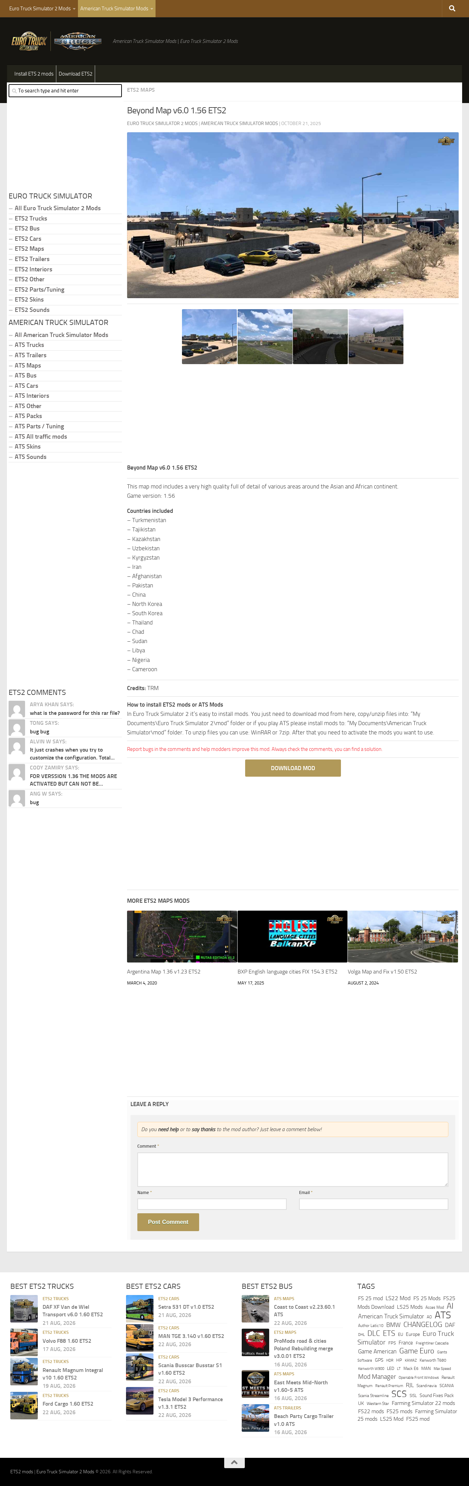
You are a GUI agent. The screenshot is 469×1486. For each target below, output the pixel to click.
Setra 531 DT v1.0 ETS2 (186, 1307)
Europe (413, 1334)
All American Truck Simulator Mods (61, 335)
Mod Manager (377, 1377)
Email (306, 1192)
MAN (426, 1368)
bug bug (39, 731)
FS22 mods (371, 1411)
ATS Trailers (30, 355)
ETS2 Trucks (31, 218)
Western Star (378, 1403)
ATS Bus (25, 375)
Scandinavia (426, 1385)
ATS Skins (28, 446)
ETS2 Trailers (32, 259)
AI (450, 1306)
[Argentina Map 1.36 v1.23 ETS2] (182, 936)
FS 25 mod (370, 1298)
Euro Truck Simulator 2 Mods (40, 8)
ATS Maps (28, 365)
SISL (413, 1395)
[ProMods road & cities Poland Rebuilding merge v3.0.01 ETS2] (255, 1342)
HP (399, 1360)
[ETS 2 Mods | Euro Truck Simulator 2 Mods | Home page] (58, 41)
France (406, 1343)
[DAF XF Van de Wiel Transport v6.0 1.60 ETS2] (24, 1308)
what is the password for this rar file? (75, 713)
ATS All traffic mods (41, 436)
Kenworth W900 (371, 1368)
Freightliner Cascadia (432, 1343)
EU (400, 1334)
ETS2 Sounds (32, 310)
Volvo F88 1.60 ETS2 (67, 1341)
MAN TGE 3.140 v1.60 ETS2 (191, 1336)
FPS (392, 1343)
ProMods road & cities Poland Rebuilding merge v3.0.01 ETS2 (303, 1349)
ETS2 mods (21, 1472)
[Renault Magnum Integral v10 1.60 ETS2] (24, 1372)
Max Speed (442, 1368)
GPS (379, 1360)
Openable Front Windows (419, 1377)
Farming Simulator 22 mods (423, 1403)
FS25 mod (418, 1419)
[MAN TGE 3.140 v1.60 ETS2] (139, 1338)
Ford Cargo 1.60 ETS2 (68, 1404)
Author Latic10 (371, 1326)
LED (390, 1368)
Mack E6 (411, 1368)
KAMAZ (411, 1360)
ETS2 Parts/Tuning (39, 289)
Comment (148, 1146)
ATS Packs (28, 416)
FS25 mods (399, 1411)
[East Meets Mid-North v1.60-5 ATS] (255, 1384)
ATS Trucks (29, 345)
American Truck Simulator (391, 1316)
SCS (399, 1393)
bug (34, 802)
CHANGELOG (422, 1325)
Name (144, 1192)
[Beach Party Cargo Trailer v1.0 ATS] (255, 1418)
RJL (410, 1385)
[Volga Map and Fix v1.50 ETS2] (403, 936)
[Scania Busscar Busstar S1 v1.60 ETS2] (139, 1367)
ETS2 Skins (29, 299)
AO (429, 1317)
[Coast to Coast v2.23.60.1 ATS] (255, 1308)
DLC (373, 1333)
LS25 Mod (391, 1419)
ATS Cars (26, 386)
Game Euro (416, 1350)
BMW (393, 1325)
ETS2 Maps (141, 90)
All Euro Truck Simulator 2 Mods (58, 208)
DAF (450, 1325)
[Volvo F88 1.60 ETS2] (24, 1342)
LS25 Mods (410, 1307)
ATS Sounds (30, 457)
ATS (443, 1315)
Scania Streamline (373, 1395)
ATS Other (28, 406)
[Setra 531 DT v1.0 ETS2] (139, 1308)
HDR (389, 1360)
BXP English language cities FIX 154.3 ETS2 (288, 971)
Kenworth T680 (433, 1360)
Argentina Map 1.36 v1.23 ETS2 (164, 971)
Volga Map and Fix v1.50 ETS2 (382, 971)
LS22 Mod (398, 1298)
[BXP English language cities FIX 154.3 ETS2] (293, 936)
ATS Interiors (32, 395)
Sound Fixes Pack (437, 1395)
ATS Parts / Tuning (39, 426)
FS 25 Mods (427, 1298)
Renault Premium (389, 1386)
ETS (389, 1333)
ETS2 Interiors (33, 269)
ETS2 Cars (28, 239)
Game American (377, 1351)
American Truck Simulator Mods (114, 8)
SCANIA (446, 1385)
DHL (361, 1334)
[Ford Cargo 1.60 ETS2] (24, 1405)
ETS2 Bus (27, 228)
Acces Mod (434, 1307)
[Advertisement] (293, 415)
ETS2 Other (30, 279)
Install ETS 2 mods (34, 74)
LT (399, 1368)
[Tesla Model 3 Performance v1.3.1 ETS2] (139, 1401)
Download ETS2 (75, 74)
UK (361, 1404)
